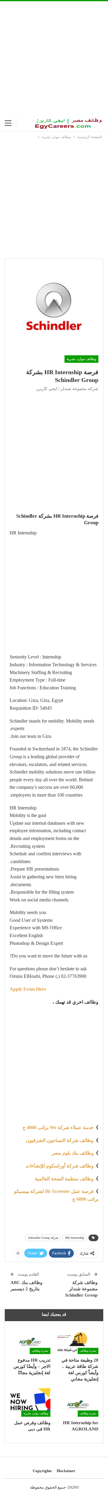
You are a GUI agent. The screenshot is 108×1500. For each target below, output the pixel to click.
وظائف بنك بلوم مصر (73, 1152)
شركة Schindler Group (43, 1237)
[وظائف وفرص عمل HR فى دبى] (30, 1402)
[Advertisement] (54, 58)
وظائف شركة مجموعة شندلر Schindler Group (81, 1288)
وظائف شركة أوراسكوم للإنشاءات (60, 1165)
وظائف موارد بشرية (81, 359)
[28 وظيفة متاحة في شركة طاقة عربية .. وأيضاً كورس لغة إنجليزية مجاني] (78, 1340)
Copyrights (42, 1471)
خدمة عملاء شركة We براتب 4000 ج (58, 1127)
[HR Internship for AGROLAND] (78, 1402)
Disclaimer (66, 1471)
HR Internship (74, 1237)
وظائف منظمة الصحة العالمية (64, 1178)
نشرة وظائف (88, 1351)
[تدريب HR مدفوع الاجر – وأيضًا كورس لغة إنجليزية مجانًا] (30, 1340)
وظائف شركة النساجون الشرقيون (60, 1140)
